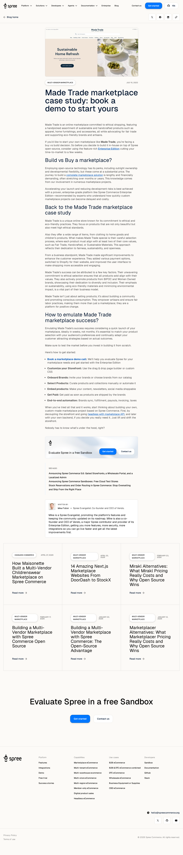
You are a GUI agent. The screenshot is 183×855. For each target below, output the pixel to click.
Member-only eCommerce (86, 788)
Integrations (44, 768)
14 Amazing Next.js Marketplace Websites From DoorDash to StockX (91, 573)
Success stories (46, 783)
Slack (147, 778)
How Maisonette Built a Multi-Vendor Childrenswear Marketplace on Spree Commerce (32, 572)
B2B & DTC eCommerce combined (125, 768)
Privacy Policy (10, 835)
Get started (107, 451)
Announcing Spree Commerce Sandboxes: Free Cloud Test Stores (83, 481)
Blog (117, 5)
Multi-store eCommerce (85, 778)
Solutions (40, 5)
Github (147, 773)
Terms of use (9, 839)
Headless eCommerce (84, 798)
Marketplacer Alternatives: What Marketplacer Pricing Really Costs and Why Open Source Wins (150, 639)
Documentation (88, 5)
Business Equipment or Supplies (124, 783)
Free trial (43, 778)
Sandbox (148, 762)
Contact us (136, 5)
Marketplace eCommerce (86, 762)
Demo (41, 773)
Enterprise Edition (109, 148)
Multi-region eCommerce (85, 783)
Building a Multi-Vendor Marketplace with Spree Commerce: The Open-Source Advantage (91, 639)
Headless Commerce (24, 555)
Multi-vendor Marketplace (60, 82)
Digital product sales (84, 793)
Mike (63, 508)
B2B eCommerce (117, 762)
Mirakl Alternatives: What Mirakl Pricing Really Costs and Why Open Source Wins (149, 575)
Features (43, 762)
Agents (71, 5)
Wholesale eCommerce (120, 778)
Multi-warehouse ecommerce (88, 773)
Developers (56, 5)
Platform (25, 5)
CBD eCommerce (117, 788)
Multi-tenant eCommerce (86, 768)
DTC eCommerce (117, 773)
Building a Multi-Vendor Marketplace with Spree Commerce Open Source (32, 637)
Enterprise (106, 5)
